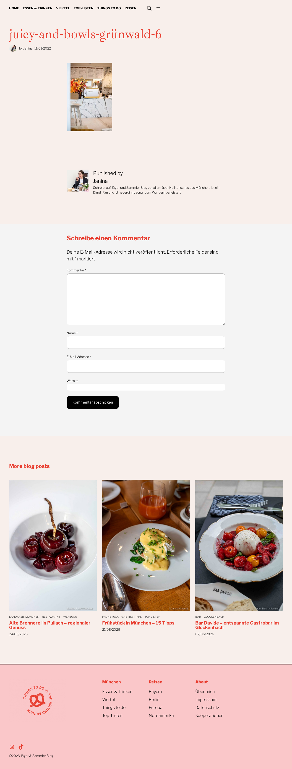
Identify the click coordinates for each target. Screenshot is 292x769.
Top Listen (152, 616)
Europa (155, 707)
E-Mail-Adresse (79, 357)
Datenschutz (207, 707)
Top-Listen (112, 715)
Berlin (154, 699)
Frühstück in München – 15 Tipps (138, 623)
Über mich (205, 691)
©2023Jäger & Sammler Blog (31, 756)
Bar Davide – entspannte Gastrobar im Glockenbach (237, 625)
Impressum (205, 699)
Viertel (108, 699)
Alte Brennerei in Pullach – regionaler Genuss (50, 625)
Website (72, 381)
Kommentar (76, 270)
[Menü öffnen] (158, 8)
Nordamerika (161, 715)
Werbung (70, 616)
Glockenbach (214, 616)
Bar (198, 616)
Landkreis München (24, 616)
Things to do (114, 707)
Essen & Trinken (117, 691)
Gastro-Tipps (131, 616)
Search (149, 8)
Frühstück (110, 616)
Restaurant (51, 616)
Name (72, 333)
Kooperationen (209, 715)
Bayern (155, 691)
